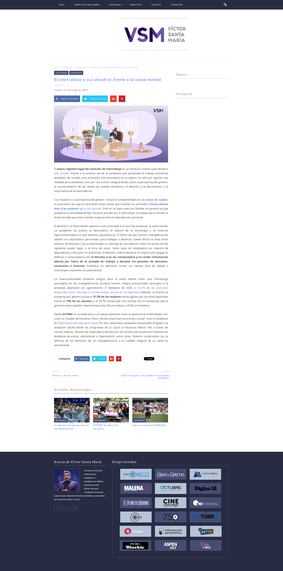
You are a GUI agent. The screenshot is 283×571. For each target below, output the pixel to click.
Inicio (61, 4)
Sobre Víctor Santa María (86, 4)
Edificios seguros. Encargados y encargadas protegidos (145, 376)
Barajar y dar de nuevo (65, 375)
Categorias (114, 4)
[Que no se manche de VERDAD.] (150, 410)
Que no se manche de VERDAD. (149, 425)
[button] (225, 5)
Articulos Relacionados (73, 389)
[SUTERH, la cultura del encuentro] (111, 410)
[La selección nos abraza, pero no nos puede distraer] (72, 410)
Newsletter (135, 4)
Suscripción (177, 4)
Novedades (76, 73)
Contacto (156, 4)
